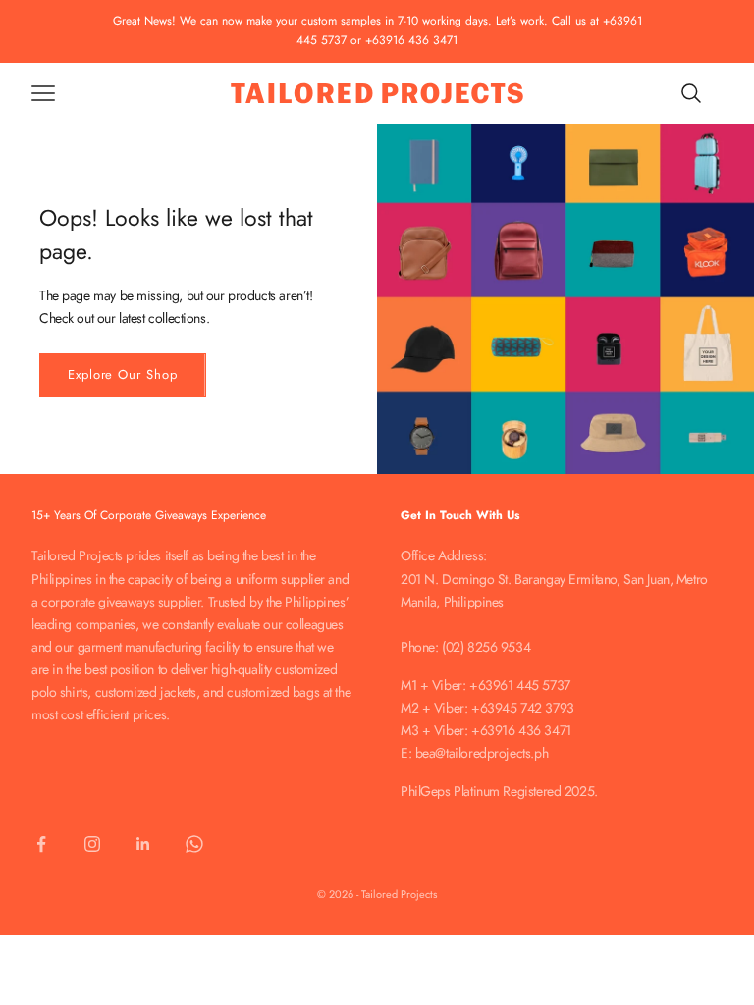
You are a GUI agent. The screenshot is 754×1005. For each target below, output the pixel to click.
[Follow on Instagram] (92, 844)
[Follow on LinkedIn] (143, 844)
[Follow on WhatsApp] (194, 844)
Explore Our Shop (123, 374)
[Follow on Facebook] (41, 844)
